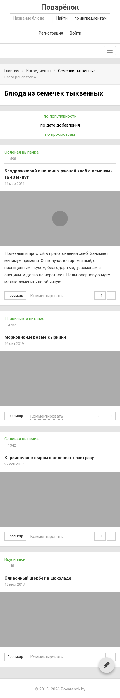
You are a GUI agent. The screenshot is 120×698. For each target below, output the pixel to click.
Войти (75, 33)
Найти (62, 18)
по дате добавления (60, 125)
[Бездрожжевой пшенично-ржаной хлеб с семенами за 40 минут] (60, 218)
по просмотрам (60, 134)
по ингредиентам (91, 18)
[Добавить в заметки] (101, 657)
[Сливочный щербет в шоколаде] (60, 619)
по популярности (60, 116)
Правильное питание (24, 318)
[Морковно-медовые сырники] (60, 378)
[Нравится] (111, 295)
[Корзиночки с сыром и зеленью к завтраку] (60, 499)
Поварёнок (60, 7)
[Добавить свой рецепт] (106, 664)
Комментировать (46, 295)
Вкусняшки (14, 559)
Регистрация (51, 33)
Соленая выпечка (21, 152)
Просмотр (15, 295)
